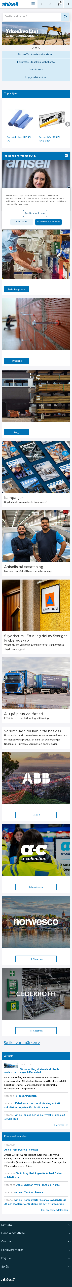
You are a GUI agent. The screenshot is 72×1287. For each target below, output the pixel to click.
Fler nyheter (61, 1125)
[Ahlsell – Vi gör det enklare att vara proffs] (10, 4)
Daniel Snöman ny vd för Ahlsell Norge (38, 1185)
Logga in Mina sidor (36, 77)
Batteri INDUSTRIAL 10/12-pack (49, 139)
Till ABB (36, 815)
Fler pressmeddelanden (54, 1210)
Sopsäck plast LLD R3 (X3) (19, 139)
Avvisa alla (21, 222)
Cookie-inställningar (35, 213)
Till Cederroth (36, 1030)
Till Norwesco (36, 959)
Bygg (16, 432)
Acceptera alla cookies (48, 222)
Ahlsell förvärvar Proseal (29, 1193)
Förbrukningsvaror (16, 289)
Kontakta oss (36, 70)
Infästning (17, 361)
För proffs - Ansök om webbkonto (36, 62)
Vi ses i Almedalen (26, 1096)
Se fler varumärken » (22, 1043)
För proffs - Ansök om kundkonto (36, 55)
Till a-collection (36, 887)
